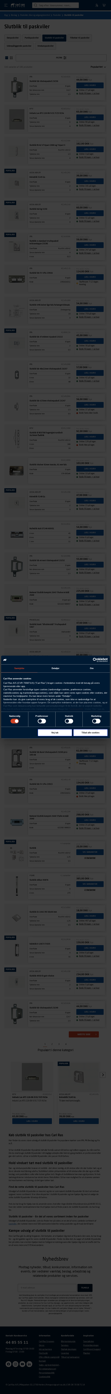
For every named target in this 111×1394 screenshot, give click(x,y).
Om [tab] (92, 668)
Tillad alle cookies (90, 732)
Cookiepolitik (76, 709)
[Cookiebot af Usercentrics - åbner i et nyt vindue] (95, 660)
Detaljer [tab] (56, 668)
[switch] (42, 721)
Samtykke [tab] (19, 668)
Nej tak (54, 732)
